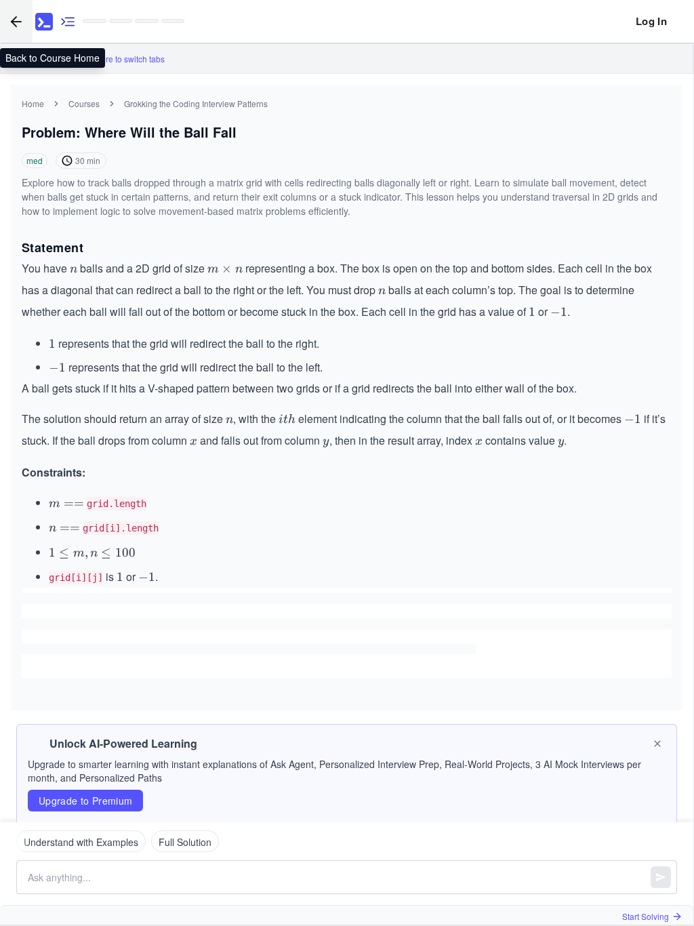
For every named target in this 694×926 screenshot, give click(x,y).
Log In (651, 21)
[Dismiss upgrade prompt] (657, 744)
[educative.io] (44, 22)
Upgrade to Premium (85, 800)
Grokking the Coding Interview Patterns (196, 103)
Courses (84, 103)
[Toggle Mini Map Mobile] (68, 21)
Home (33, 103)
